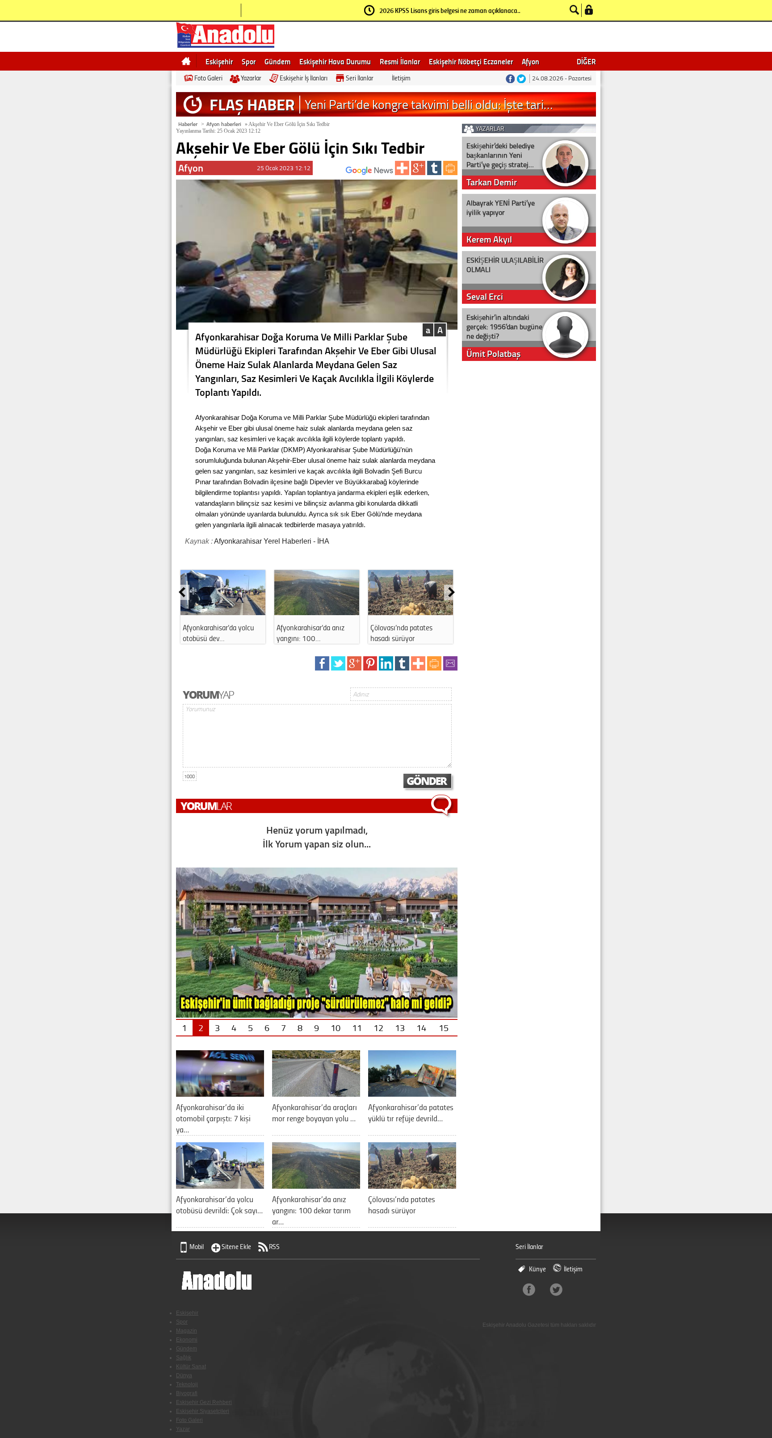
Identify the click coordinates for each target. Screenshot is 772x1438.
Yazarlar (251, 78)
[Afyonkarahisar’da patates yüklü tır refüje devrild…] (412, 1093)
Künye (537, 1269)
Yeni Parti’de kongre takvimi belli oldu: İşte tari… (429, 104)
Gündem (277, 61)
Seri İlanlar (359, 78)
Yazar (183, 1429)
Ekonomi (186, 1340)
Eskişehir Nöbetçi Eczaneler (471, 61)
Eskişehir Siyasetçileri (202, 1411)
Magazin (186, 1331)
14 (421, 1027)
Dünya (184, 1375)
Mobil (196, 1246)
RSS (274, 1246)
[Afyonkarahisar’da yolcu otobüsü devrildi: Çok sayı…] (220, 1185)
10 (335, 1027)
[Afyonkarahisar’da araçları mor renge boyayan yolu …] (316, 1093)
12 (378, 1027)
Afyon (530, 61)
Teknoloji (187, 1384)
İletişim (401, 78)
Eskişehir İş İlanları (303, 78)
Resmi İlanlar (400, 61)
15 (444, 1027)
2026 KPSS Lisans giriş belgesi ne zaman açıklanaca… (450, 10)
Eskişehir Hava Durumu (335, 61)
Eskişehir (219, 61)
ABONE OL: (332, 173)
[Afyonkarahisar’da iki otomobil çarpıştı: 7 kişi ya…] (220, 1093)
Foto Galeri (208, 78)
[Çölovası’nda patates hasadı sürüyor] (410, 612)
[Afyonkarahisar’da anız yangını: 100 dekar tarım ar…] (316, 1185)
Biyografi (186, 1393)
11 (357, 1027)
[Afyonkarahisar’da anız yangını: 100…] (316, 612)
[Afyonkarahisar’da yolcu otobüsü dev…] (222, 612)
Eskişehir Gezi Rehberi (204, 1402)
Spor (249, 61)
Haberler (187, 124)
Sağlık (183, 1357)
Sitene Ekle (236, 1246)
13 (400, 1027)
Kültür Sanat (191, 1366)
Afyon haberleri (223, 124)
